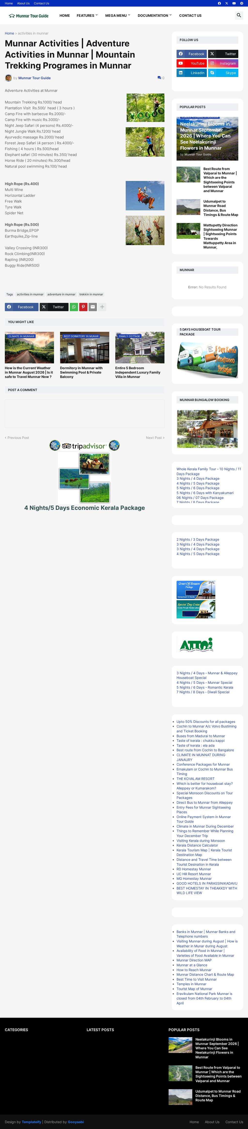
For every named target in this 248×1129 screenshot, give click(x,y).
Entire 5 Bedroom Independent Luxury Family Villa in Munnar (137, 372)
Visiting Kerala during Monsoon (201, 840)
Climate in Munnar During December (205, 826)
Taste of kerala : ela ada (196, 745)
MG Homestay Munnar (194, 878)
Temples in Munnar (191, 984)
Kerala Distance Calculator (197, 845)
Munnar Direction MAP (194, 960)
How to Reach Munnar (194, 970)
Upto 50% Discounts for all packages (206, 721)
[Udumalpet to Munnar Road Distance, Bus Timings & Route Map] (188, 207)
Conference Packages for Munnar (203, 764)
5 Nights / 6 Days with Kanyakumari (205, 493)
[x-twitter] (226, 3)
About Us (23, 3)
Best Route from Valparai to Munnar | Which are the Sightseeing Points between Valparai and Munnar (220, 180)
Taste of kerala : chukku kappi (201, 740)
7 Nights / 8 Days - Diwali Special (203, 692)
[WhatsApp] (74, 307)
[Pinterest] (83, 307)
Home (9, 3)
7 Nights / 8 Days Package (198, 502)
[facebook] (219, 3)
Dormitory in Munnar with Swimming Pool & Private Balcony (81, 372)
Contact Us (41, 3)
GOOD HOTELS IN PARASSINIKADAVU (207, 883)
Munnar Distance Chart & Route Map (205, 974)
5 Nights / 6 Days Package (198, 488)
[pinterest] (241, 3)
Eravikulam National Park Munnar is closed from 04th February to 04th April (204, 998)
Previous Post (18, 438)
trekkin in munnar (91, 294)
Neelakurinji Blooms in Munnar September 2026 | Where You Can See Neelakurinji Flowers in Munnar (217, 1048)
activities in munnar (33, 33)
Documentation (153, 15)
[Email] (93, 307)
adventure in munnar (61, 294)
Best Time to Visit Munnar (197, 979)
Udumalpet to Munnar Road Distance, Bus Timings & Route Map (220, 208)
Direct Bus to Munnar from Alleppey (205, 802)
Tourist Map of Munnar (194, 989)
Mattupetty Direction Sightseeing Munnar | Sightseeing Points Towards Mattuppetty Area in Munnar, (220, 236)
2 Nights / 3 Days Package (198, 539)
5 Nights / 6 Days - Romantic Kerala (205, 687)
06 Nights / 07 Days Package (200, 498)
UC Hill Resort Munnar (194, 874)
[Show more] (102, 307)
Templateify (31, 1122)
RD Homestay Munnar (194, 869)
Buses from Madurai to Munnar (201, 736)
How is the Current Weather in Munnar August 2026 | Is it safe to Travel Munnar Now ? (29, 372)
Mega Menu (116, 15)
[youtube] (234, 3)
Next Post (154, 438)
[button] (239, 15)
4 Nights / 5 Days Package (198, 483)
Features (85, 15)
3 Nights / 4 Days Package (198, 478)
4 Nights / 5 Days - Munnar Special (204, 682)
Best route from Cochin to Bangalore (205, 750)
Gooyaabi (76, 1122)
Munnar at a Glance (192, 965)
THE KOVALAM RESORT (196, 779)
